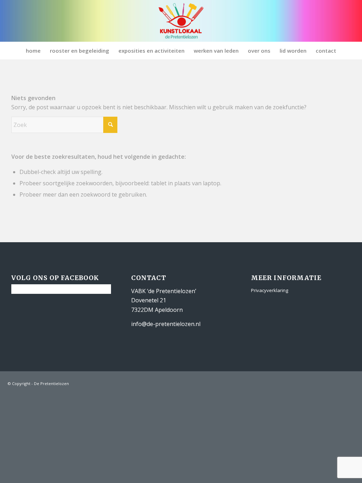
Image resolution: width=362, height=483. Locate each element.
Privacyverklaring (269, 290)
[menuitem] (33, 50)
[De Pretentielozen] (181, 21)
